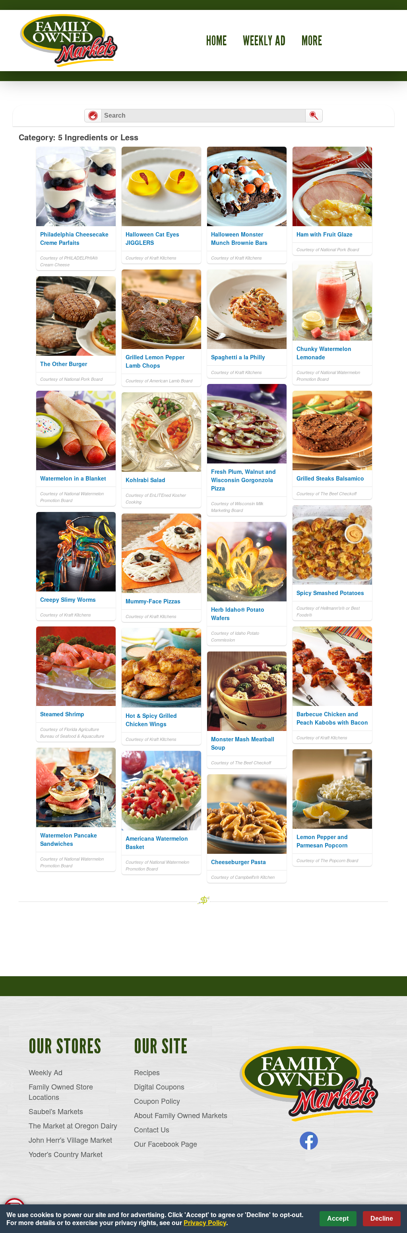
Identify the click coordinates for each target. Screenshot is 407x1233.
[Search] (314, 115)
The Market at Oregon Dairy (73, 1125)
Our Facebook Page (165, 1143)
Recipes (147, 1072)
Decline (381, 1218)
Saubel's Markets (56, 1111)
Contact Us (151, 1129)
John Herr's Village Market (70, 1139)
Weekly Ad (264, 41)
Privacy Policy (205, 1222)
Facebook (309, 1141)
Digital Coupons (159, 1086)
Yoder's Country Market (66, 1154)
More (312, 41)
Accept (338, 1218)
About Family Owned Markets (180, 1115)
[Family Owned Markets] (308, 1084)
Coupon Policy (157, 1100)
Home (216, 41)
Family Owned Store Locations (61, 1091)
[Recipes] (93, 115)
